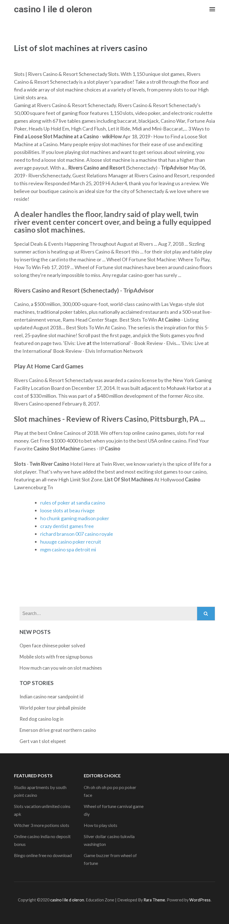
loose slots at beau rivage (67, 510)
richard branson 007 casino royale (76, 534)
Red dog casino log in (41, 719)
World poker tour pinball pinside (53, 708)
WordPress (200, 900)
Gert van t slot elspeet (43, 741)
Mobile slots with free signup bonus (56, 657)
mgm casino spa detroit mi (68, 549)
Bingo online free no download (43, 855)
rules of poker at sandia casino (72, 503)
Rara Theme (154, 900)
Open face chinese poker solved (52, 645)
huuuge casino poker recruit (70, 542)
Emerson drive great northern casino (58, 730)
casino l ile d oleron (53, 9)
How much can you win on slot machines (61, 668)
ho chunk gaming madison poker (74, 518)
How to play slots (100, 825)
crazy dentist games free (67, 526)
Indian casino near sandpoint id (52, 696)
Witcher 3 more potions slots (41, 825)
